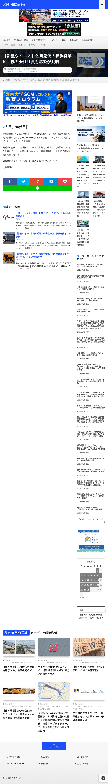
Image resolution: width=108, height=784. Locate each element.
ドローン (78, 706)
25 (85, 589)
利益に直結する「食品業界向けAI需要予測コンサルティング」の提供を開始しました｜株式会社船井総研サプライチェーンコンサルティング (90, 420)
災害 (20, 71)
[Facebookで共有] (10, 181)
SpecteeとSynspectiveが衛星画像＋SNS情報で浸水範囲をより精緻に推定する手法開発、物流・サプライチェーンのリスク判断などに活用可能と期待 (54, 721)
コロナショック (12, 71)
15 (98, 580)
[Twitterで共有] (23, 181)
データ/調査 (10, 44)
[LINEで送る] (37, 188)
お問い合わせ (82, 763)
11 (85, 580)
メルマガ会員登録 (12, 757)
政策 (21, 44)
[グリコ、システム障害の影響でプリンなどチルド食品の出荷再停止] (9, 217)
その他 (42, 44)
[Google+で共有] (37, 181)
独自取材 (6, 40)
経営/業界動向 (88, 40)
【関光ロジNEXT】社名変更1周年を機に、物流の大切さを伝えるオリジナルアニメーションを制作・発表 (91, 434)
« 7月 (82, 597)
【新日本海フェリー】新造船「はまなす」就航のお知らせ (90, 288)
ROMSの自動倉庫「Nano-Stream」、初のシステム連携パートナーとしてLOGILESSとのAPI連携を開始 (91, 367)
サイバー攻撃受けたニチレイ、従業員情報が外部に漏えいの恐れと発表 (54, 670)
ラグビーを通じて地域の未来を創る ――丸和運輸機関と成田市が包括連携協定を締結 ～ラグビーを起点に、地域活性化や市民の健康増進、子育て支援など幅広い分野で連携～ (91, 325)
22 (98, 585)
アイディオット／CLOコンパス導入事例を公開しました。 (90, 311)
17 (81, 585)
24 (81, 589)
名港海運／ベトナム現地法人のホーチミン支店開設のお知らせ (90, 354)
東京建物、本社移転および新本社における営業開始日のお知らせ (90, 265)
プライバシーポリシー (14, 763)
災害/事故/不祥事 (39, 40)
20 (91, 585)
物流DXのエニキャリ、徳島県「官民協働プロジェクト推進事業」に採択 (91, 471)
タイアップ (31, 44)
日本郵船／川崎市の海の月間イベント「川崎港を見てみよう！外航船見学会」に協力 (90, 496)
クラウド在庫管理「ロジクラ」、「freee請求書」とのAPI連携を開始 (91, 406)
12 (88, 580)
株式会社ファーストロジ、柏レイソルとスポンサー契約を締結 (90, 299)
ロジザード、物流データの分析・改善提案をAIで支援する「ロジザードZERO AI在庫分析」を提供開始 (90, 483)
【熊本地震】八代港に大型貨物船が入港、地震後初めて (19, 668)
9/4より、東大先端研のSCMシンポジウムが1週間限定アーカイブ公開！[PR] (90, 118)
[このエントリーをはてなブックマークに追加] (51, 181)
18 (85, 585)
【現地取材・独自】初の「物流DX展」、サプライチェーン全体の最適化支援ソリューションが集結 (99, 174)
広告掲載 (45, 757)
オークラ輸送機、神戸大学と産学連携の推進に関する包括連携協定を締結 (90, 381)
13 (91, 580)
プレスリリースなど (30, 71)
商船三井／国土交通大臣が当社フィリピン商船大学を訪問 (90, 459)
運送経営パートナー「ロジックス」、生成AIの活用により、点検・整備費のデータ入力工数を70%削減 (91, 447)
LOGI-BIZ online (16, 778)
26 (88, 589)
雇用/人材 (74, 40)
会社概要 (45, 763)
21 (94, 585)
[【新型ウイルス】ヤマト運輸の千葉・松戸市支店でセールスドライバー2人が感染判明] (9, 258)
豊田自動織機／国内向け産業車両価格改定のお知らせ (90, 277)
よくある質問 (82, 757)
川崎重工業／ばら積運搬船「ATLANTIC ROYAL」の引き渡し (90, 508)
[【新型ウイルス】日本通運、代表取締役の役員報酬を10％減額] (9, 238)
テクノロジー (45, 706)
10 (81, 580)
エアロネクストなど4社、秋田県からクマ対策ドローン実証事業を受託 (89, 716)
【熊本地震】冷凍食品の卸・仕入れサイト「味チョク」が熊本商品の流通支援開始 (19, 714)
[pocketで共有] (65, 181)
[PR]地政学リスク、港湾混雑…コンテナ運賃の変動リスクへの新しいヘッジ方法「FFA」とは (90, 148)
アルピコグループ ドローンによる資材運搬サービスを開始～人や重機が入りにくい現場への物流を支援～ (90, 394)
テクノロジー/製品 (58, 40)
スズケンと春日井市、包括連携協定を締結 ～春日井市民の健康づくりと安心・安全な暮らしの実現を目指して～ (91, 341)
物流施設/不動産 (21, 40)
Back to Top (54, 747)
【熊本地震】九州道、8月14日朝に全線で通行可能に (88, 668)
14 (94, 580)
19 (88, 585)
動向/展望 (23, 662)
